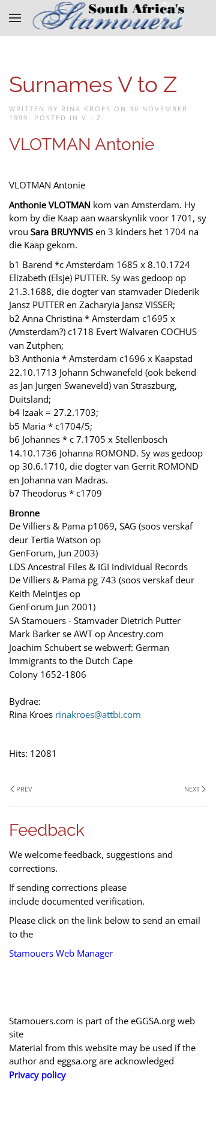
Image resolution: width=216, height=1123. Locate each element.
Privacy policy (37, 1075)
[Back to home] (108, 18)
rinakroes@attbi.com (98, 714)
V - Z (91, 117)
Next (192, 788)
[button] (15, 18)
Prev (24, 788)
